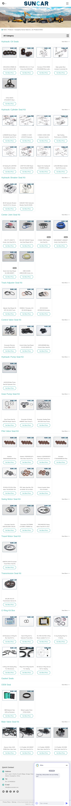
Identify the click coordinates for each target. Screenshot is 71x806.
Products (10, 29)
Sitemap (14, 802)
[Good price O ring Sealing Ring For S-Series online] (61, 625)
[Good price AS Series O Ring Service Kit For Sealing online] (44, 656)
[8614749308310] (14, 792)
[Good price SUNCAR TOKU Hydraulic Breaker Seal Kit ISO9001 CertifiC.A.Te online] (26, 192)
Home (5, 29)
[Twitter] (7, 792)
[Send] (66, 803)
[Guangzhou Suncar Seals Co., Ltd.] (36, 3)
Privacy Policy (6, 802)
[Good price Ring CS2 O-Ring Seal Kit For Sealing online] (26, 656)
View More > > (66, 41)
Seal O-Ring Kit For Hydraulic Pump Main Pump (26, 638)
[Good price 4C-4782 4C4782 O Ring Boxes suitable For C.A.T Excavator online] (44, 625)
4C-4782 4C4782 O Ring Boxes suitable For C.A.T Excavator (44, 638)
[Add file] (37, 803)
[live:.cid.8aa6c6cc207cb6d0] (17, 792)
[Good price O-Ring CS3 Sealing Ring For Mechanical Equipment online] (9, 656)
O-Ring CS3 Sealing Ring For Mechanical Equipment (10, 669)
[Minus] (67, 765)
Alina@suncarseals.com (11, 787)
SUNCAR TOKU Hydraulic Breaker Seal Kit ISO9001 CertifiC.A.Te (27, 205)
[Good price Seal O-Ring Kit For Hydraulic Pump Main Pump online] (26, 625)
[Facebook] (10, 792)
